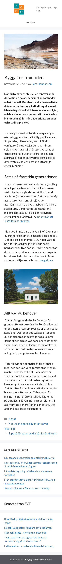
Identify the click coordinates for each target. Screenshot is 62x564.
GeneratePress (44, 559)
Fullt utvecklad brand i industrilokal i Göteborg (29, 545)
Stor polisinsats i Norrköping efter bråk (25, 532)
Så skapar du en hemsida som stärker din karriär (30, 457)
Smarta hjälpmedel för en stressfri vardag (26, 488)
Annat (12, 418)
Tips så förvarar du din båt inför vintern (32, 433)
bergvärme (46, 260)
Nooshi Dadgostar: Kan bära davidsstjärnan (28, 527)
